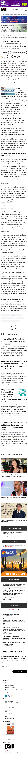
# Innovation (10, 318)
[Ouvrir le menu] (25, 10)
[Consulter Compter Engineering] (14, 3)
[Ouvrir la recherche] (14, 10)
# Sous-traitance (5, 315)
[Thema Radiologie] (14, 751)
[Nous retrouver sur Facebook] (9, 696)
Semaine (11, 609)
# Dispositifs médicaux (16, 315)
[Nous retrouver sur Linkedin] (6, 696)
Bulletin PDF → (12, 737)
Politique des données (8, 546)
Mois (18, 609)
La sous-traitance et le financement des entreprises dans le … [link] (13, 38)
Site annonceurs (9, 712)
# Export (3, 318)
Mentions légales (9, 685)
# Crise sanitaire (19, 318)
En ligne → (11, 739)
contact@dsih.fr (9, 714)
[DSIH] (14, 746)
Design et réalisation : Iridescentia (13, 690)
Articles (7, 35)
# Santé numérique (5, 321)
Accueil (2, 35)
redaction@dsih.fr (9, 718)
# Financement (15, 321)
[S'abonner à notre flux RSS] (12, 696)
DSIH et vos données (10, 687)
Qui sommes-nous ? (10, 683)
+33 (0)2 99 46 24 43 (10, 707)
